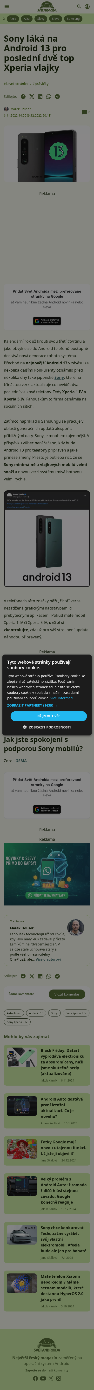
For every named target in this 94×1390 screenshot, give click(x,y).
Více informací (61, 698)
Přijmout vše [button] (48, 716)
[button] (47, 705)
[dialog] (47, 695)
